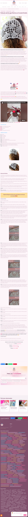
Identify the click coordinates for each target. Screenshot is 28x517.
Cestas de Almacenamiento (7, 493)
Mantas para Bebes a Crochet (19, 503)
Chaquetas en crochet (17, 445)
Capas (12, 493)
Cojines (22, 445)
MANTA (25, 493)
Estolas (11, 453)
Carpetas (15, 6)
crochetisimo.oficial (15, 346)
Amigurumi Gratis (4, 6)
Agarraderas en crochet (3, 491)
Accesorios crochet (3, 432)
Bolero (16, 492)
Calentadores (3, 441)
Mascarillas (23, 465)
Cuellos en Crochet (3, 497)
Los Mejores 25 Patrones (9, 497)
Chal (17, 6)
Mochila (9, 466)
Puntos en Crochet (15, 475)
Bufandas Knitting (9, 440)
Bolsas (12, 6)
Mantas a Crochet (8, 504)
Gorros (20, 6)
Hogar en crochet (3, 458)
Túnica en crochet (9, 482)
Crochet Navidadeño (11, 498)
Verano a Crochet (15, 482)
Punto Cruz (2, 475)
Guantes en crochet (16, 457)
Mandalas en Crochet (18, 462)
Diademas (7, 507)
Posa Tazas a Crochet (4, 474)
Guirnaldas (21, 457)
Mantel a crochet (10, 465)
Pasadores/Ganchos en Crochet (5, 470)
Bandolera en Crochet (3, 492)
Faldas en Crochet (14, 504)
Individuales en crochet (14, 500)
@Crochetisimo (19, 343)
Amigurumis (8, 6)
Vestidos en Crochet (15, 483)
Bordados (15, 493)
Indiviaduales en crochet (21, 458)
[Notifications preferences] (1, 515)
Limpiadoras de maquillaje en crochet (11, 461)
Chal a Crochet (22, 444)
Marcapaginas (2, 507)
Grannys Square (25, 505)
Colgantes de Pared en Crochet (4, 494)
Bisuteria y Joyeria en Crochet (22, 437)
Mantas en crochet (3, 465)
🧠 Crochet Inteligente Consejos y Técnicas (15, 486)
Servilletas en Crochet (22, 478)
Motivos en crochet (18, 466)
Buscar (11, 427)
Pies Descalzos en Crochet (20, 470)
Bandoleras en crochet (4, 437)
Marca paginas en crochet (17, 465)
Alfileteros (19, 504)
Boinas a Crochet (13, 511)
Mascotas (13, 492)
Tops (25, 6)
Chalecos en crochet (3, 445)
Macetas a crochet (3, 503)
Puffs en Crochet (10, 474)
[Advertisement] (14, 354)
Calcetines (21, 440)
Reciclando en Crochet (22, 475)
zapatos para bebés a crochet (5, 486)
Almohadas (21, 498)
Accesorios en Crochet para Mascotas (12, 432)
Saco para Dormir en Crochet (4, 478)
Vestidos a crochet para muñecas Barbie (6, 483)
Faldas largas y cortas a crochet (5, 454)
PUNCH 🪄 (15, 474)
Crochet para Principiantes (23, 507)
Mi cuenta (11, 426)
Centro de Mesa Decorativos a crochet (5, 444)
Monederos (13, 466)
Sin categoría (9, 479)
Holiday (8, 458)
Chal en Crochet (13, 503)
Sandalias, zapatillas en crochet (14, 478)
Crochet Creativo (3, 449)
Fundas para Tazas (16, 499)
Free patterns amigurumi (20, 454)
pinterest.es (15, 348)
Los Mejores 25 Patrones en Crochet (5, 462)
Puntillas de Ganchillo (21, 474)
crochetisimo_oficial (15, 345)
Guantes (9, 511)
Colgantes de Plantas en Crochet (16, 497)
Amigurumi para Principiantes (5, 436)
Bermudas (9, 437)
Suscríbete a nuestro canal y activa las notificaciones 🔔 (8, 96)
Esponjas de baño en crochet (4, 511)
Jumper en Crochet (3, 504)
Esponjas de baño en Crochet (4, 453)
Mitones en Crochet (3, 466)
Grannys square (10, 457)
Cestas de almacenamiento (15, 444)
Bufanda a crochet (3, 440)
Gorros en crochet (3, 457)
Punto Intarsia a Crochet (8, 475)
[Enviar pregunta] (26, 378)
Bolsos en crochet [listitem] (4, 382)
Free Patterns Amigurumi (5, 506)
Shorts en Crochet (3, 479)
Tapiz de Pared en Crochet (23, 479)
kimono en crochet (9, 492)
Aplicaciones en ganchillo (23, 509)
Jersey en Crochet (20, 491)
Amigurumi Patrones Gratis (14, 507)
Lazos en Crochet (3, 461)
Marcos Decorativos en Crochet (4, 509)
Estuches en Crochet (16, 453)
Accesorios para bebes (22, 432)
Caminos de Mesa (8, 441)
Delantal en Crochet (17, 498)
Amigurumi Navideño (3, 502)
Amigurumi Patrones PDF (17, 502)
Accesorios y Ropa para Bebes (10, 502)
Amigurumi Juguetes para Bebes (4, 510)
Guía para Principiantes (20, 493)
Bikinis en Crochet (15, 437)
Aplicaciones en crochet (18, 436)
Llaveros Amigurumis (20, 461)
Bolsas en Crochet (11, 510)
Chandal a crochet (10, 445)
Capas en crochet (22, 441)
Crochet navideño (9, 449)
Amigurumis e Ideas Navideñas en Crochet (16, 496)
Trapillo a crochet (3, 482)
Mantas (23, 6)
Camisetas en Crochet (15, 441)
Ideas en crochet (13, 458)
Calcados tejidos (16, 440)
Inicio (10, 425)
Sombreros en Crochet (15, 479)
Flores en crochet (13, 454)
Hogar (12, 499)
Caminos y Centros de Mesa (18, 510)
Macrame (12, 462)
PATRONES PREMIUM (13, 470)
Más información (20, 513)
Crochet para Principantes (16, 449)
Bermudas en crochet (21, 492)
